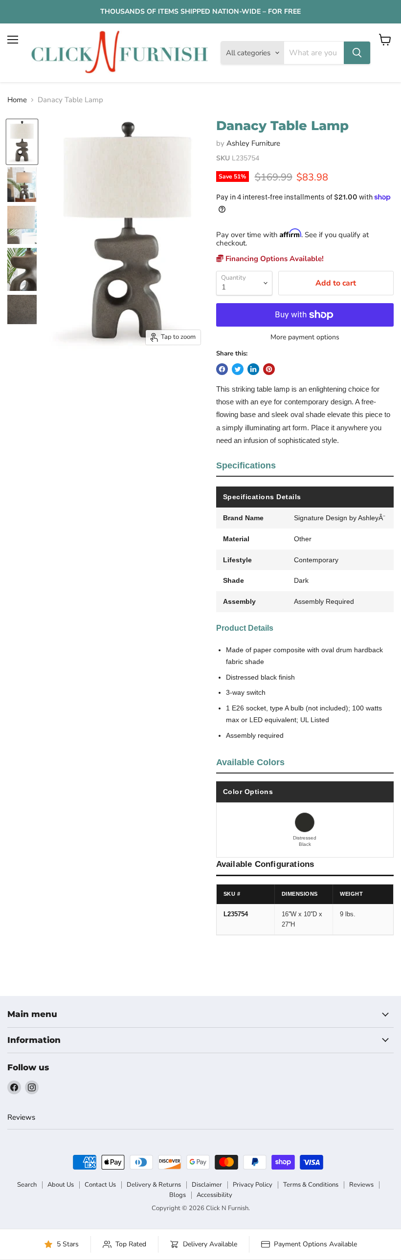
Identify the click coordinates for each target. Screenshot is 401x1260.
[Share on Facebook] (222, 369)
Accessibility (214, 1195)
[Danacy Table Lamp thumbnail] (22, 141)
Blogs (177, 1195)
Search (27, 1184)
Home (17, 100)
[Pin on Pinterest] (269, 369)
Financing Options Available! (273, 259)
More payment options (304, 337)
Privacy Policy (252, 1184)
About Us (60, 1184)
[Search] (357, 53)
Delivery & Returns (154, 1184)
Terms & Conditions (310, 1184)
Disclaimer (207, 1184)
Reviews (21, 1117)
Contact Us (100, 1184)
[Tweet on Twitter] (238, 369)
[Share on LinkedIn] (253, 369)
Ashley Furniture (253, 143)
